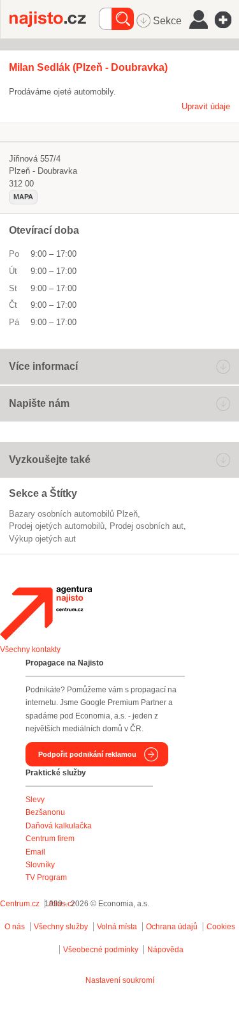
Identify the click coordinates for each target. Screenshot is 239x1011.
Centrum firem (50, 838)
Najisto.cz (54, 19)
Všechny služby (62, 926)
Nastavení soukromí (119, 980)
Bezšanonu (45, 812)
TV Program (46, 877)
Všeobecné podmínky (100, 949)
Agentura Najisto (46, 613)
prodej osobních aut (147, 526)
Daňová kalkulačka (58, 825)
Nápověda (165, 949)
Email (35, 852)
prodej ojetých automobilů (57, 526)
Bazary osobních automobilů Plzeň (73, 514)
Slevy (35, 799)
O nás (14, 926)
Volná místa (117, 926)
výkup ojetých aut (42, 539)
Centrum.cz (20, 903)
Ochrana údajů (172, 926)
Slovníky (40, 864)
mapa (23, 197)
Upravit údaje (206, 106)
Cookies (220, 926)
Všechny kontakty (30, 649)
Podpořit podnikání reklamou (87, 754)
